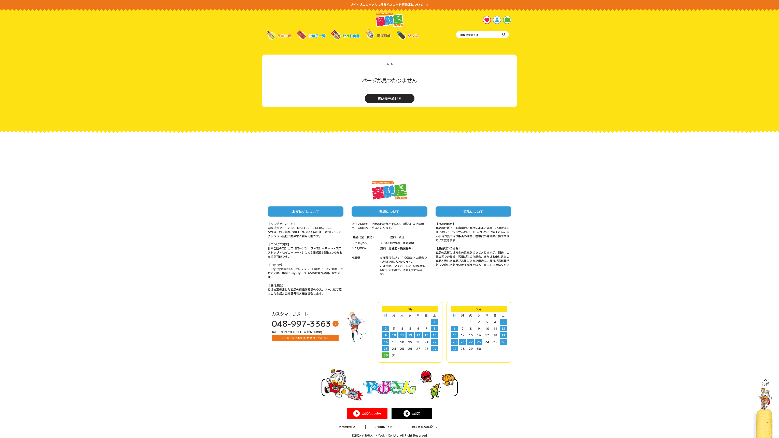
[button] (507, 20)
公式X (416, 413)
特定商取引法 (347, 427)
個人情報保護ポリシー (426, 427)
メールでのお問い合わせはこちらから (305, 337)
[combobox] (482, 34)
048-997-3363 (301, 323)
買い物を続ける (390, 98)
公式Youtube (371, 413)
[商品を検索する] (504, 34)
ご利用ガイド (383, 427)
